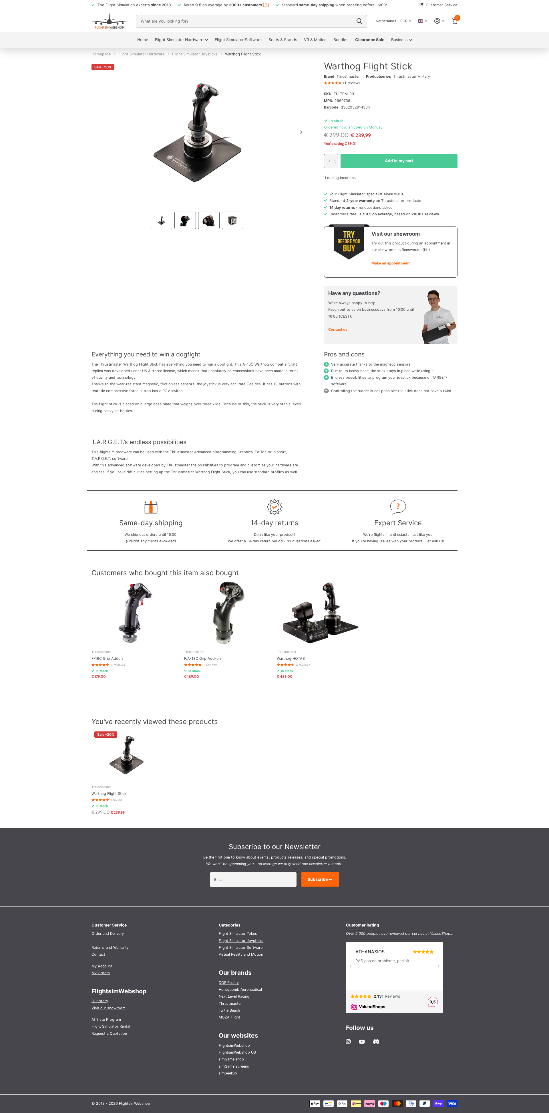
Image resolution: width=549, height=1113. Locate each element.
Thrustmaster (348, 76)
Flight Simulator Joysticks (195, 54)
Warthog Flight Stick (109, 793)
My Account (102, 966)
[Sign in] (439, 21)
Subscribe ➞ (320, 879)
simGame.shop (231, 1059)
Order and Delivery (108, 933)
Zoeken (359, 21)
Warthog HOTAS (291, 658)
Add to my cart (399, 160)
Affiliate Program (106, 1019)
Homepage (101, 54)
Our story (100, 1001)
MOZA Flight (229, 1017)
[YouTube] (362, 1042)
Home (142, 39)
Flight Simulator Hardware (179, 39)
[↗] (266, 5)
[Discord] (376, 1041)
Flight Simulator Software (238, 39)
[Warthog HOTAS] (321, 613)
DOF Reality (229, 982)
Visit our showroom (109, 1008)
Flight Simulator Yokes (238, 933)
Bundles (340, 39)
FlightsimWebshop (234, 1045)
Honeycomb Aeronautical (240, 989)
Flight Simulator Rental (111, 1026)
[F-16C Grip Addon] (136, 613)
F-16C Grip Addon (107, 658)
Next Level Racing (234, 996)
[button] (336, 156)
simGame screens (234, 1066)
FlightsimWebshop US (237, 1052)
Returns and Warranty (110, 947)
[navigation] (161, 220)
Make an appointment (390, 263)
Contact (98, 954)
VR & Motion (315, 39)
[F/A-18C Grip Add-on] (228, 613)
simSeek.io (228, 1073)
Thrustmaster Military (411, 76)
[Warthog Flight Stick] (126, 755)
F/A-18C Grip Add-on (202, 658)
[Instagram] (348, 1041)
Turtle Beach (229, 1010)
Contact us (337, 329)
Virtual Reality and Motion (241, 954)
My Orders (101, 973)
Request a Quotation (109, 1033)
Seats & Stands (282, 39)
